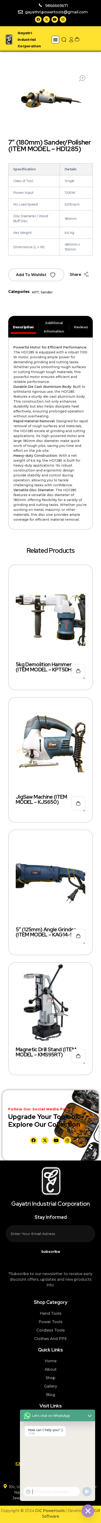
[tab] (23, 327)
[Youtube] (54, 19)
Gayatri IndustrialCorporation (29, 40)
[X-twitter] (46, 19)
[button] (55, 39)
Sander (47, 292)
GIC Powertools (49, 1510)
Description (23, 327)
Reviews (81, 327)
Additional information (54, 327)
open (82, 78)
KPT (35, 292)
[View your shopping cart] (77, 39)
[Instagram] (63, 19)
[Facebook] (38, 19)
